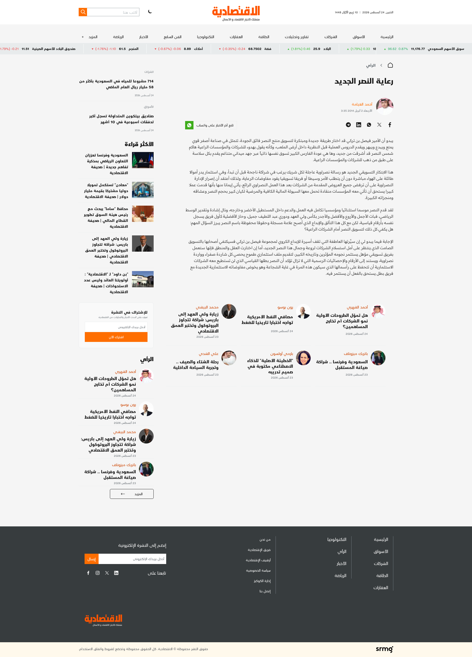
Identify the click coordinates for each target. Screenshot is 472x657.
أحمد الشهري (357, 307)
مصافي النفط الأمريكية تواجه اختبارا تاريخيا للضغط (267, 319)
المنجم (155, 48)
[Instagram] (97, 573)
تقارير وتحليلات (297, 36)
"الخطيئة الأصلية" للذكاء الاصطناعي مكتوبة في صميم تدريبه (270, 366)
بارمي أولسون (281, 353)
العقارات (236, 36)
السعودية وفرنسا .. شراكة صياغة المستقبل (342, 364)
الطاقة (263, 36)
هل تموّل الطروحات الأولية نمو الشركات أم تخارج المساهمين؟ (342, 320)
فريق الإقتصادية (259, 550)
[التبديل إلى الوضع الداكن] (149, 12)
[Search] (83, 12)
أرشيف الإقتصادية (258, 560)
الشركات (330, 36)
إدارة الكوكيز (262, 581)
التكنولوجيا (205, 36)
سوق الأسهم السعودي (446, 48)
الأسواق (359, 36)
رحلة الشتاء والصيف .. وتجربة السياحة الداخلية (196, 364)
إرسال (92, 558)
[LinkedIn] (116, 572)
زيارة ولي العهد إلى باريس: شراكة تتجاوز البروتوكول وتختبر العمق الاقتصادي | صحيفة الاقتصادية (106, 250)
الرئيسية (387, 36)
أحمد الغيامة (362, 104)
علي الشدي (209, 353)
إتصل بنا (265, 591)
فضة (289, 48)
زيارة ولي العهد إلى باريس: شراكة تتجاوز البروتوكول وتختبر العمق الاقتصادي (195, 322)
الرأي (371, 65)
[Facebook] (88, 573)
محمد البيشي (207, 307)
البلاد (348, 48)
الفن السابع (172, 36)
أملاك (219, 48)
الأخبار (143, 36)
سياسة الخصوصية (258, 570)
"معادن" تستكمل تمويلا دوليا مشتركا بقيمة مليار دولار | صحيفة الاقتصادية (106, 190)
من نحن (265, 539)
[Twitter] (107, 573)
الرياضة (118, 36)
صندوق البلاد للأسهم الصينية (75, 48)
